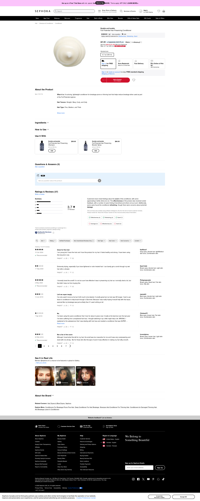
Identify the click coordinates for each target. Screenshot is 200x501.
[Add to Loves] (134, 80)
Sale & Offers (160, 18)
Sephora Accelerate (40, 461)
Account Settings (62, 450)
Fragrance (78, 18)
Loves (59, 464)
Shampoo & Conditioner (46, 23)
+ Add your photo (40, 363)
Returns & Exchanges (86, 441)
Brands (120, 18)
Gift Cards (147, 18)
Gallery (60, 441)
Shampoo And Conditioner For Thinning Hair (114, 407)
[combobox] (74, 11)
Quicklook (42, 151)
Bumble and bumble (108, 28)
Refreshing (130, 36)
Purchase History (62, 447)
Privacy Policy (39, 488)
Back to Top (100, 3)
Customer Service (85, 439)
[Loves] (158, 11)
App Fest (46, 18)
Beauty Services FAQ (86, 458)
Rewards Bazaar (62, 461)
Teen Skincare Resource (87, 469)
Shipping (82, 447)
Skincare (67, 18)
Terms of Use (48, 488)
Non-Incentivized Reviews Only (83, 241)
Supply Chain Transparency (43, 444)
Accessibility (83, 467)
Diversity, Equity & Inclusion (43, 458)
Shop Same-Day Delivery (65, 469)
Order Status (61, 444)
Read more (60, 323)
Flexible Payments (85, 464)
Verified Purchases (64, 241)
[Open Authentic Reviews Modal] (53, 232)
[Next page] (70, 346)
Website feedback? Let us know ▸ (100, 418)
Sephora (68, 403)
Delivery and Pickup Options (88, 444)
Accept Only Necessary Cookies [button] (159, 496)
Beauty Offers (61, 458)
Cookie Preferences (73, 488)
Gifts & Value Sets (133, 18)
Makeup (57, 18)
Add (52, 151)
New (37, 18)
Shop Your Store (62, 467)
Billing (82, 450)
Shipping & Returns (108, 74)
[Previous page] (36, 346)
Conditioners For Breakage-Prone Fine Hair (59, 407)
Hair (88, 18)
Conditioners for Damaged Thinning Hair (143, 407)
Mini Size (110, 18)
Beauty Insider (62, 439)
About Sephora (39, 439)
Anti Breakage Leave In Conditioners (47, 409)
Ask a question (116, 34)
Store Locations (84, 461)
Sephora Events (39, 450)
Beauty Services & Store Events (66, 453)
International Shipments (86, 453)
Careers (37, 441)
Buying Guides (84, 455)
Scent (135, 36)
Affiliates (37, 447)
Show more (61, 113)
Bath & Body (98, 18)
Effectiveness (122, 36)
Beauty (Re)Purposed (41, 464)
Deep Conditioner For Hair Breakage (87, 407)
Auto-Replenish (62, 455)
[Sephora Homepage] (42, 11)
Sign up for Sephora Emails (134, 463)
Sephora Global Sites (41, 455)
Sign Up (160, 468)
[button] (75, 498)
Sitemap (64, 488)
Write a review (39, 194)
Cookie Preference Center (86, 498)
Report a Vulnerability (41, 467)
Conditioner (58, 23)
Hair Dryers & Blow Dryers (56, 403)
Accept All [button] (183, 497)
